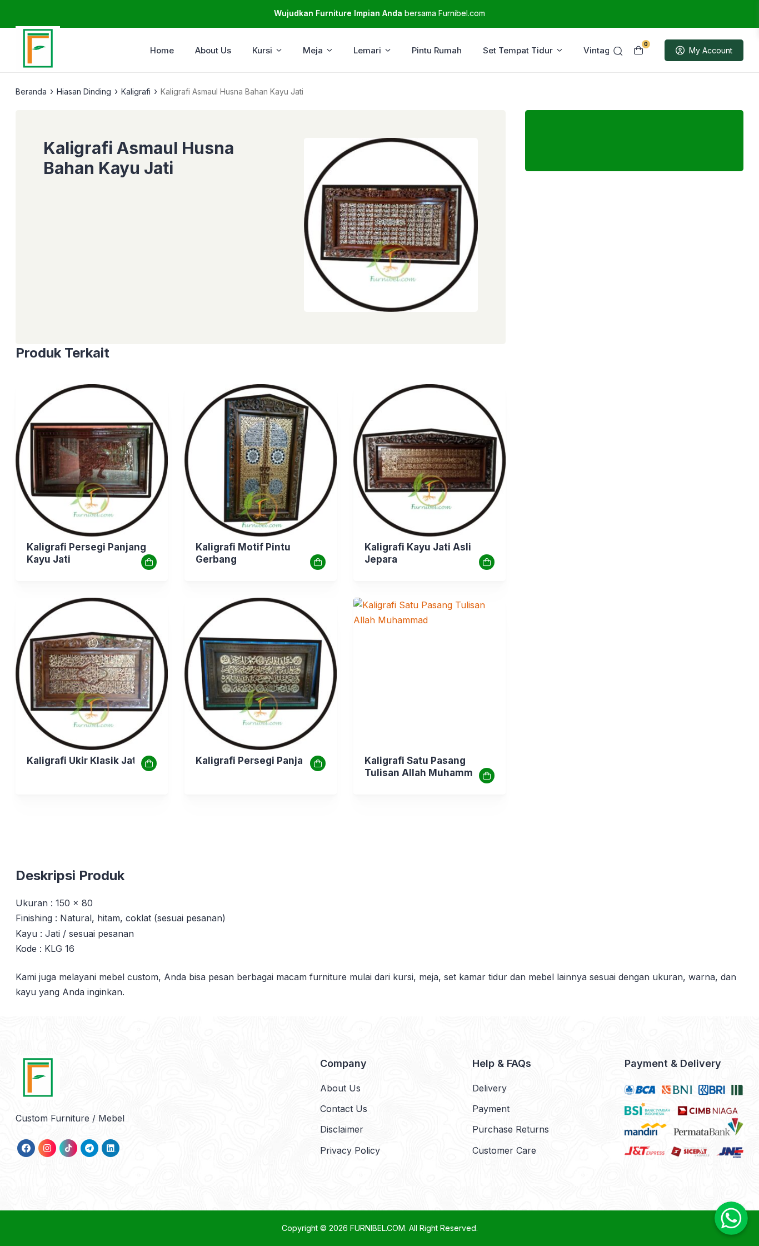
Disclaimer (341, 1129)
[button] (391, 227)
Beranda (31, 91)
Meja (313, 50)
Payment (491, 1108)
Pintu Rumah (437, 50)
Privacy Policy (350, 1150)
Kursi (262, 50)
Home (162, 50)
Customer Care (504, 1150)
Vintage (599, 50)
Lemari (367, 50)
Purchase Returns (510, 1129)
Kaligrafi (136, 91)
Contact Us (343, 1108)
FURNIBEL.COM (377, 1228)
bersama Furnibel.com (379, 13)
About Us (213, 50)
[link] (92, 460)
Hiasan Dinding (84, 91)
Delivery (489, 1088)
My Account (710, 50)
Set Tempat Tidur (518, 50)
